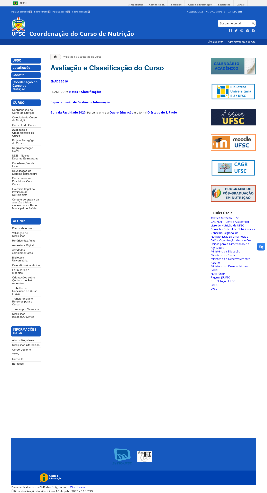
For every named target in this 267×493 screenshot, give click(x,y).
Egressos (18, 363)
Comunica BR (157, 4)
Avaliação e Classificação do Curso (23, 132)
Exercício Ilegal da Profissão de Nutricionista (23, 192)
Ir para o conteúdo (21, 12)
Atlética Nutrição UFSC (225, 218)
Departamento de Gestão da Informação (80, 102)
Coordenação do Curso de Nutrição (25, 86)
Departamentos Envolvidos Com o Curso (23, 181)
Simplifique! (135, 4)
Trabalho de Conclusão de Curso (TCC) (24, 291)
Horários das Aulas (23, 240)
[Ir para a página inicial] (54, 57)
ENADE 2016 (59, 81)
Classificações (91, 92)
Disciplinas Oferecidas (25, 345)
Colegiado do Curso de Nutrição (24, 119)
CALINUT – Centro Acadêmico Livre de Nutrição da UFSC (230, 223)
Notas (73, 92)
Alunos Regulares (23, 340)
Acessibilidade (195, 11)
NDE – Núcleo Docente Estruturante (25, 157)
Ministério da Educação (225, 251)
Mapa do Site (235, 11)
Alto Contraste (215, 11)
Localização (21, 67)
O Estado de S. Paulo (162, 112)
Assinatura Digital (23, 245)
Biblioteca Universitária (20, 259)
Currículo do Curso (24, 125)
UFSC (17, 60)
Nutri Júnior (218, 274)
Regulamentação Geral (22, 149)
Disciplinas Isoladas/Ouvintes (23, 315)
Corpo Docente (21, 349)
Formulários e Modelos (20, 271)
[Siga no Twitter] (236, 30)
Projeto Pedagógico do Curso (24, 142)
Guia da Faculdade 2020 (68, 112)
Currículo (17, 359)
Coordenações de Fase (23, 165)
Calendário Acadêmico (26, 265)
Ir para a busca (60, 12)
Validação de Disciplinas (20, 234)
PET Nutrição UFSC (223, 281)
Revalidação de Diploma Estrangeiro (24, 172)
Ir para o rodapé (80, 12)
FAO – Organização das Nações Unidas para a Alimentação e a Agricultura (231, 244)
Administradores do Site (242, 42)
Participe (176, 4)
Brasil (24, 3)
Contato (18, 75)
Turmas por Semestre (25, 309)
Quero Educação (121, 112)
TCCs (15, 354)
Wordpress (77, 487)
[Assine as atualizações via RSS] (253, 30)
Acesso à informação (200, 4)
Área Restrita (216, 42)
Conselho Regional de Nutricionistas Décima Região (229, 234)
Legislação (224, 4)
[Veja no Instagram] (247, 30)
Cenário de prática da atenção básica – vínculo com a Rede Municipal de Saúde (25, 204)
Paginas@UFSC (220, 277)
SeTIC (214, 285)
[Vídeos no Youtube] (242, 30)
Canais (241, 4)
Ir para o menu (42, 12)
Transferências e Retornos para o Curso (22, 301)
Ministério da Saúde (223, 255)
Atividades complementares (22, 251)
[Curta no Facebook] (230, 30)
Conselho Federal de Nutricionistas (233, 229)
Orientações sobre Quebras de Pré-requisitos (23, 280)
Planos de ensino (22, 228)
